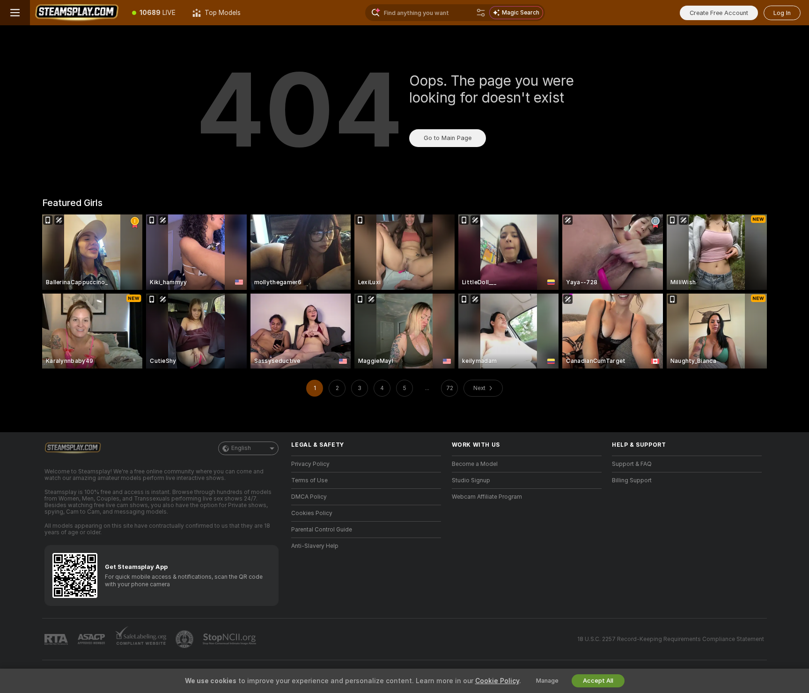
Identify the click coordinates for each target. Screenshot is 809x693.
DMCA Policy (309, 497)
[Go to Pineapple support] (185, 639)
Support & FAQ (632, 464)
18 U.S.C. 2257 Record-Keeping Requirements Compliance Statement (670, 639)
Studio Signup (471, 480)
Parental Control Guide (321, 529)
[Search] (480, 12)
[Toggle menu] (15, 12)
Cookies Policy (311, 513)
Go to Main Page (447, 137)
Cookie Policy (497, 681)
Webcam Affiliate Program (487, 497)
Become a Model (475, 464)
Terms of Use (309, 480)
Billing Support (632, 480)
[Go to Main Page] (77, 12)
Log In (782, 12)
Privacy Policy (310, 464)
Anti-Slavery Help (314, 546)
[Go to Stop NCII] (230, 639)
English (241, 448)
